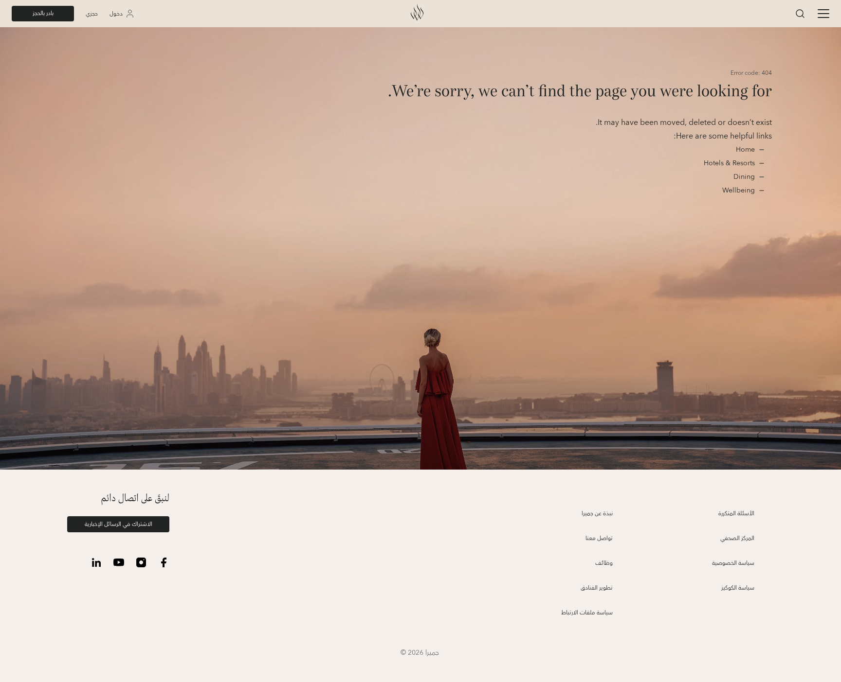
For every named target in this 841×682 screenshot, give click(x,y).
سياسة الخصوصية (733, 563)
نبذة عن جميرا (597, 513)
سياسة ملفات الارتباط (587, 613)
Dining (743, 177)
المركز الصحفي (737, 538)
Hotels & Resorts (729, 163)
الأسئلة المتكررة (736, 513)
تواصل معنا (599, 538)
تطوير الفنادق (597, 588)
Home (744, 150)
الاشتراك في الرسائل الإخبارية (118, 524)
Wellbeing (738, 190)
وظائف (604, 563)
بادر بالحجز (43, 13)
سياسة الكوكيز (737, 588)
